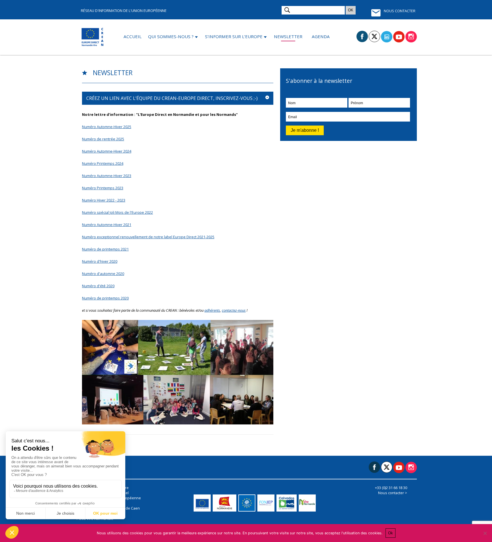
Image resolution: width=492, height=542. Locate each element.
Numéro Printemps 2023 (102, 187)
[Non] (485, 533)
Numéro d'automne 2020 (103, 273)
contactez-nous (234, 310)
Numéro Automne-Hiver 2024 (106, 151)
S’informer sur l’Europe (234, 36)
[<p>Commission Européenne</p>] (203, 503)
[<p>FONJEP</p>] (266, 503)
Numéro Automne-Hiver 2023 (106, 175)
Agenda (321, 36)
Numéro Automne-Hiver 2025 (106, 126)
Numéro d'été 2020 (98, 285)
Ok (390, 533)
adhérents (212, 310)
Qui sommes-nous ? (171, 36)
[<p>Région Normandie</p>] (225, 503)
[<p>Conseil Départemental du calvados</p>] (287, 503)
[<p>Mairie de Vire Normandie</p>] (308, 503)
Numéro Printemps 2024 (102, 163)
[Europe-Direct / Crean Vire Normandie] (93, 37)
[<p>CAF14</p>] (247, 503)
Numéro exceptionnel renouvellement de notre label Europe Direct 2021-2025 (148, 236)
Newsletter (288, 36)
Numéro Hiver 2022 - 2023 (103, 200)
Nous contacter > (392, 492)
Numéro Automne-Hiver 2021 (106, 224)
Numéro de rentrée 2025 (103, 138)
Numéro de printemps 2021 (105, 249)
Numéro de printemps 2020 (105, 298)
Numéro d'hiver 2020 (99, 261)
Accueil (133, 36)
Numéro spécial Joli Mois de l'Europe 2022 (117, 212)
